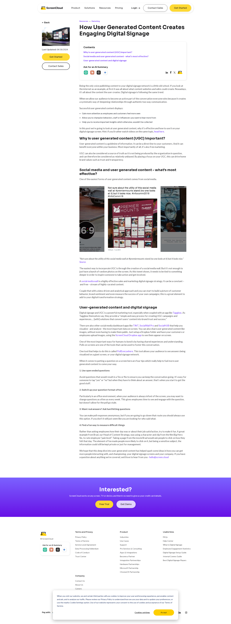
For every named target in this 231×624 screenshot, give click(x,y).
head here (159, 131)
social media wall (89, 281)
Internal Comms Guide (172, 556)
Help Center (168, 541)
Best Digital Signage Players (174, 560)
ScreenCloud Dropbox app (128, 335)
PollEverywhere (125, 351)
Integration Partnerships (130, 560)
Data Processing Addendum (87, 549)
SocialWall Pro (147, 325)
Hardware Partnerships (129, 564)
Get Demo (126, 504)
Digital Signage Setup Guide (174, 552)
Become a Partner (127, 556)
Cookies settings (142, 612)
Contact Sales (155, 8)
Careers (78, 588)
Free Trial (104, 504)
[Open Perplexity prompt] (99, 73)
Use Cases (124, 541)
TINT (136, 325)
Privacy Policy (106, 599)
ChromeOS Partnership (130, 572)
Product (75, 8)
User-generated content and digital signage (105, 60)
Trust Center (80, 556)
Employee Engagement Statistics (177, 549)
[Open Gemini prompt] (105, 73)
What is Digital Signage (172, 545)
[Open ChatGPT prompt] (86, 73)
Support (123, 545)
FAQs (165, 537)
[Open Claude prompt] (92, 73)
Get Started (180, 8)
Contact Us (80, 581)
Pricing (119, 8)
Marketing (96, 21)
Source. (82, 262)
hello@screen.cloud (159, 457)
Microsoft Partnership (129, 568)
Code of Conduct (82, 552)
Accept (164, 612)
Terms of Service (82, 541)
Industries (124, 537)
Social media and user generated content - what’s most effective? (116, 56)
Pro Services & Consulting (131, 549)
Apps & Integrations (128, 552)
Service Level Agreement (85, 545)
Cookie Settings (76, 602)
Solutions (89, 8)
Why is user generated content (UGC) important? (107, 52)
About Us (79, 585)
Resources (105, 8)
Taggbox (177, 312)
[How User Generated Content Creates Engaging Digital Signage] (170, 72)
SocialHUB (164, 325)
